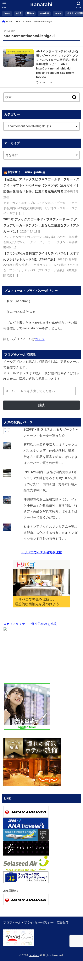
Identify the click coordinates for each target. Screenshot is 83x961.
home (7, 13)
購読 (41, 405)
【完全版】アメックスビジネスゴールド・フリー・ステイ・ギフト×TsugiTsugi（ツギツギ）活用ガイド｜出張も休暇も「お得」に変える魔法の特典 (41, 185)
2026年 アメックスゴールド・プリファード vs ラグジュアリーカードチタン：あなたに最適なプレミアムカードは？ (41, 225)
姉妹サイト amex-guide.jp (27, 172)
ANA (18, 13)
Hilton (30, 13)
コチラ (39, 339)
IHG (17, 21)
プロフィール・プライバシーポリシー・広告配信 (36, 922)
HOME (9, 21)
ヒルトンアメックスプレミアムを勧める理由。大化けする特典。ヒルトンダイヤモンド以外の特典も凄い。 (50, 532)
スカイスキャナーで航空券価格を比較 (30, 624)
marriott (44, 13)
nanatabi (41, 5)
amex (58, 13)
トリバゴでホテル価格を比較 (41, 552)
